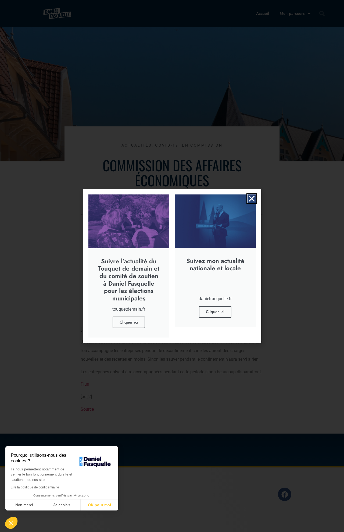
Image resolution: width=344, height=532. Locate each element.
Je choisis (61, 505)
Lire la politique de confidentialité (35, 487)
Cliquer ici (129, 322)
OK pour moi (99, 505)
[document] (172, 266)
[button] (252, 198)
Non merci (24, 505)
